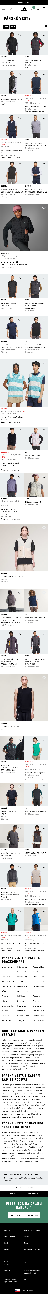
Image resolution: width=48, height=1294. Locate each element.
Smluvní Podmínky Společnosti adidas (11, 1281)
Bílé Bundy (37, 1006)
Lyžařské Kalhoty (21, 1011)
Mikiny (5, 1011)
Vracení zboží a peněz (32, 1230)
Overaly (5, 972)
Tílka (4, 991)
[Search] (38, 9)
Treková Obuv (38, 982)
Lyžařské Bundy (21, 1006)
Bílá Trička (22, 967)
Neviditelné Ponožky (22, 987)
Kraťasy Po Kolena (6, 1021)
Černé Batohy (38, 987)
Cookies (7, 1270)
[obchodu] (24, 10)
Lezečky (36, 991)
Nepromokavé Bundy (23, 991)
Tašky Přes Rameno (22, 1021)
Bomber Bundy (8, 987)
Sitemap (27, 1237)
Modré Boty (22, 977)
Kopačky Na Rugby (38, 967)
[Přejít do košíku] (44, 9)
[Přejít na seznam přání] (10, 9)
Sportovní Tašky (6, 996)
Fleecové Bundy (36, 996)
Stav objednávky (10, 1237)
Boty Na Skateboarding (39, 972)
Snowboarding (8, 1006)
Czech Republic (28, 1290)
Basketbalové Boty (38, 1011)
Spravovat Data (29, 1262)
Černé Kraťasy (39, 1016)
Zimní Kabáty (7, 967)
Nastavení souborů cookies (11, 1263)
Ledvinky (6, 977)
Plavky (5, 1001)
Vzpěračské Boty (37, 1001)
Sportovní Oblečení (21, 1001)
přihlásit (13, 1194)
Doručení (7, 1230)
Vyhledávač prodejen (32, 1249)
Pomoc (26, 1243)
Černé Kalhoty (23, 972)
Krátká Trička (8, 982)
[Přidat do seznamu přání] (20, 35)
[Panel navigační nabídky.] (4, 9)
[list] (20, 27)
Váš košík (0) (33, 1194)
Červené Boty (23, 1016)
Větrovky (5, 1016)
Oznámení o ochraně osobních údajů (32, 1272)
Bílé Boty (21, 996)
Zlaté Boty (21, 982)
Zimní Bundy (38, 977)
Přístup (27, 1279)
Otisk (6, 1243)
